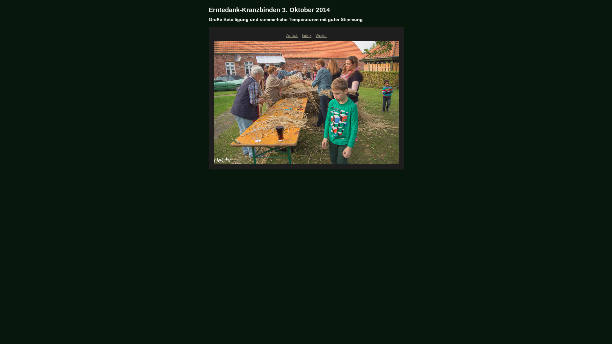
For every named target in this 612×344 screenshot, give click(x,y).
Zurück (292, 35)
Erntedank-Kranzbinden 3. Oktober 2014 (269, 9)
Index (306, 35)
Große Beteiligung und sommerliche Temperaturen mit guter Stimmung (286, 19)
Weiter (321, 35)
